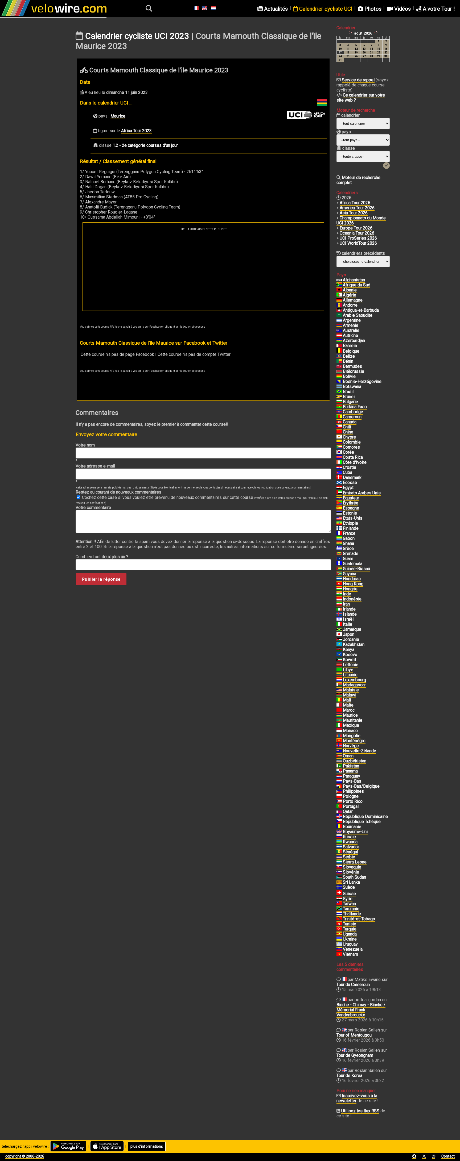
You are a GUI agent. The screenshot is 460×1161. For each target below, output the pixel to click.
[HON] (339, 579)
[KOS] (339, 654)
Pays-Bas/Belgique (361, 786)
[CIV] (339, 462)
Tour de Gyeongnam (354, 1055)
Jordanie (351, 639)
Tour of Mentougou (354, 1035)
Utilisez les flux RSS (360, 1110)
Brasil (348, 391)
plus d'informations (146, 1146)
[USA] (339, 518)
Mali (347, 700)
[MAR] (339, 710)
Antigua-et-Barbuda (361, 310)
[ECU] (339, 498)
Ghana (348, 543)
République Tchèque (362, 821)
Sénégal (350, 851)
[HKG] (339, 584)
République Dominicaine (365, 816)
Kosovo (350, 654)
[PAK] (339, 766)
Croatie (349, 467)
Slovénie (351, 872)
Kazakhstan (353, 644)
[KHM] (339, 412)
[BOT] (339, 386)
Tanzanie (351, 908)
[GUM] (339, 558)
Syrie (347, 898)
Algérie (349, 295)
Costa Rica (353, 457)
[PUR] (339, 801)
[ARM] (339, 325)
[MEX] (339, 725)
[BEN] (339, 361)
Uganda (350, 934)
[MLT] (339, 705)
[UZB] (339, 761)
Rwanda (350, 841)
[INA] (339, 599)
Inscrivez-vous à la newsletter (356, 1098)
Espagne (351, 508)
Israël (348, 619)
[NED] (339, 781)
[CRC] (339, 457)
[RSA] (339, 285)
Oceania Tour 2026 (357, 233)
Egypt (348, 487)
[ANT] (339, 310)
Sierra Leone (355, 862)
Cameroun (352, 416)
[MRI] (339, 715)
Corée (348, 452)
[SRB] (339, 857)
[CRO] (339, 467)
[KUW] (339, 659)
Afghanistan (354, 279)
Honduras (352, 578)
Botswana (352, 386)
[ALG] (339, 295)
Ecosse (350, 482)
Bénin (348, 361)
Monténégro (354, 740)
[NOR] (339, 746)
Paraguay (351, 776)
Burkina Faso (355, 406)
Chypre (349, 437)
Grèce (348, 548)
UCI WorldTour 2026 (358, 243)
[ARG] (339, 320)
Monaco (350, 730)
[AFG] (339, 280)
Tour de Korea (349, 1075)
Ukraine (350, 939)
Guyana (349, 573)
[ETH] (339, 523)
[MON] (339, 730)
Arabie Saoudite (357, 315)
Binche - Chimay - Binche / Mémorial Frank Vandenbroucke (360, 1009)
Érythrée (350, 503)
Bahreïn (350, 345)
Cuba (347, 472)
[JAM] (339, 629)
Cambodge (353, 411)
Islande (350, 614)
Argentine (352, 320)
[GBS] (339, 568)
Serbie (349, 856)
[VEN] (339, 949)
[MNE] (339, 741)
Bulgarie (350, 401)
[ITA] (339, 624)
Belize (349, 356)
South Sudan (354, 877)
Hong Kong (353, 583)
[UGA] (339, 934)
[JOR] (339, 639)
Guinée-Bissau (356, 568)
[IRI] (339, 604)
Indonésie (352, 599)
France (349, 533)
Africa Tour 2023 (136, 130)
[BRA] (339, 391)
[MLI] (339, 700)
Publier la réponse (101, 579)
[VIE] (339, 954)
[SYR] (339, 898)
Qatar (348, 811)
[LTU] (339, 675)
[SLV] (339, 847)
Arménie (350, 325)
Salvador (351, 846)
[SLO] (339, 872)
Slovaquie (352, 867)
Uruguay (350, 944)
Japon (348, 634)
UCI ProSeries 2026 (358, 238)
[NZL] (339, 751)
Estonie (350, 513)
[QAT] (339, 811)
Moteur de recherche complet (358, 180)
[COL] (339, 442)
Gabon (349, 538)
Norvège (351, 745)
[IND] (339, 594)
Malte (348, 705)
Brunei (349, 396)
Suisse (349, 893)
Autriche (350, 335)
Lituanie (350, 674)
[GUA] (339, 563)
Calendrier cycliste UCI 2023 (137, 36)
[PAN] (339, 771)
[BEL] (339, 351)
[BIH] (339, 381)
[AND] (339, 305)
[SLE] (339, 862)
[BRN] (339, 345)
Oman (348, 755)
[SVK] (339, 867)
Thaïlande (352, 913)
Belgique (351, 351)
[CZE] (339, 821)
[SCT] (339, 482)
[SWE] (339, 887)
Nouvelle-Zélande (359, 750)
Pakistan (351, 766)
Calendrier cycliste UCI (325, 9)
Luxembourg (354, 679)
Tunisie (349, 923)
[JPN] (339, 634)
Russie (349, 836)
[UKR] (339, 939)
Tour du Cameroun (353, 984)
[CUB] (339, 472)
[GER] (339, 300)
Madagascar (354, 684)
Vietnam (350, 954)
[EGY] (339, 487)
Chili (347, 426)
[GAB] (339, 538)
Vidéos (402, 9)
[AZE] (339, 340)
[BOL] (339, 376)
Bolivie (349, 376)
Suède (349, 887)
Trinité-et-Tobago (359, 918)
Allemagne (353, 300)
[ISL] (339, 614)
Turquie (349, 929)
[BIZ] (339, 356)
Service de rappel (358, 79)
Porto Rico (353, 801)
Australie (351, 330)
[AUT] (339, 335)
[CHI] (339, 427)
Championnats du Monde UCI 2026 (361, 220)
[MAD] (339, 685)
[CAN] (339, 422)
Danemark (352, 477)
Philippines (353, 791)
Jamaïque (352, 629)
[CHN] (339, 432)
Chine (348, 432)
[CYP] (339, 437)
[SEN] (339, 852)
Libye (348, 669)
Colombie (352, 442)
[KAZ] (339, 644)
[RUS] (339, 837)
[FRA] (339, 533)
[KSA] (339, 315)
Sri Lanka (351, 882)
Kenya (348, 649)
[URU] (339, 944)
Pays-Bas (352, 781)
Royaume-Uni (355, 831)
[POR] (339, 806)
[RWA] (339, 842)
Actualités (275, 9)
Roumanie (352, 826)
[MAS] (339, 690)
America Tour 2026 (357, 207)
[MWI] (339, 695)
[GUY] (339, 574)
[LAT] (339, 664)
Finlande (351, 528)
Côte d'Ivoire (355, 462)
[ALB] (339, 290)
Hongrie (350, 588)
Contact (448, 1156)
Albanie (350, 290)
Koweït (349, 659)
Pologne (351, 796)
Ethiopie (350, 523)
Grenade (350, 553)
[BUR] (339, 407)
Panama (350, 771)
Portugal (351, 806)
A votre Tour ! (438, 9)
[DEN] (339, 477)
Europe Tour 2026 (356, 228)
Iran (346, 604)
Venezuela (353, 949)
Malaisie (351, 689)
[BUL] (339, 401)
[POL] (339, 796)
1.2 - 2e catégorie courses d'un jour (145, 145)
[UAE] (339, 493)
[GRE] (339, 548)
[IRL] (339, 609)
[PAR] (339, 776)
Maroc (349, 710)
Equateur (351, 497)
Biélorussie (353, 371)
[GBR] (339, 831)
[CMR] (339, 417)
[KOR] (339, 452)
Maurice (117, 116)
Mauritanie (352, 720)
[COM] (339, 447)
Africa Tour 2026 (355, 202)
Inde (347, 593)
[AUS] (339, 330)
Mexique (351, 725)
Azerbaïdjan (354, 340)
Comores (351, 447)
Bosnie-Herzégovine (362, 381)
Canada (349, 421)
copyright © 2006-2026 (24, 1156)
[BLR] (339, 371)
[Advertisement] (203, 270)
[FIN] (339, 528)
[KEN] (339, 649)
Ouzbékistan (354, 760)
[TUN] (339, 924)
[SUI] (339, 893)
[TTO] (339, 919)
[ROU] (339, 826)
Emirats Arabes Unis (362, 492)
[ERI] (339, 503)
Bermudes (352, 366)
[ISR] (339, 619)
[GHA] (339, 543)
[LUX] (339, 680)
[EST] (339, 513)
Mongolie (351, 735)
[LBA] (339, 670)
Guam (348, 558)
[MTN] (339, 720)
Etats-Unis (352, 518)
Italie (347, 624)
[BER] (339, 366)
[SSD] (339, 877)
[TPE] (339, 904)
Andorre (350, 305)
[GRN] (339, 553)
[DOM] (339, 816)
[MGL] (339, 735)
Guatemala (352, 563)
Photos (372, 9)
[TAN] (339, 909)
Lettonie (350, 664)
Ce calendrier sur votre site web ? (360, 98)
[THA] (339, 914)
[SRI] (339, 882)
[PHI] (339, 791)
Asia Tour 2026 (354, 212)
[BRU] (339, 396)
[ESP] (339, 508)
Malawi (349, 695)
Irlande (349, 609)
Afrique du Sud (356, 284)
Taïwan (349, 903)
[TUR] (339, 929)
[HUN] (339, 589)
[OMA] (339, 756)
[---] (339, 786)
